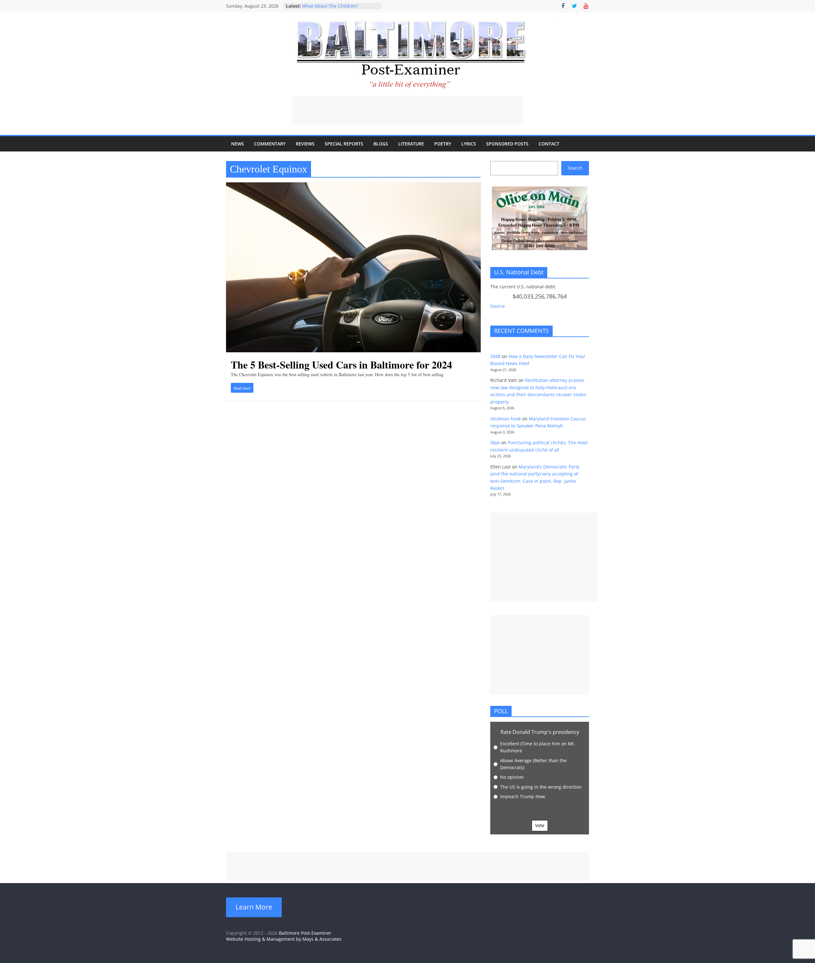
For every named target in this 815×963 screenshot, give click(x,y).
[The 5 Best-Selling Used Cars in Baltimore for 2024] (353, 186)
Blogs (380, 144)
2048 (495, 356)
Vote (539, 825)
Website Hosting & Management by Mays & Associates (284, 939)
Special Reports (344, 144)
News (237, 144)
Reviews (305, 144)
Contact (549, 144)
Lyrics (468, 144)
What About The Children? (330, 6)
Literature (411, 144)
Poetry (442, 144)
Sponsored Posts (507, 144)
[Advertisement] (407, 110)
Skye (495, 442)
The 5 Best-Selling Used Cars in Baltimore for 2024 (341, 364)
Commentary (270, 144)
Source (497, 306)
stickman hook (505, 419)
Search (575, 168)
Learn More (254, 907)
